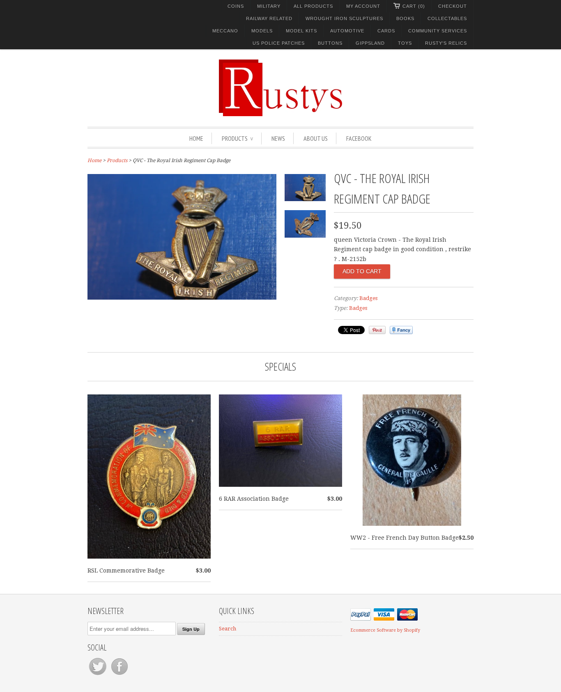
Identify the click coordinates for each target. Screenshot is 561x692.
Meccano (225, 30)
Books (405, 18)
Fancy (401, 330)
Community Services (437, 30)
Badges (368, 298)
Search (227, 629)
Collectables (447, 18)
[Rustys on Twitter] (98, 675)
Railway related (269, 18)
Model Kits (301, 30)
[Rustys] (280, 89)
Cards (386, 30)
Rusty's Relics (446, 43)
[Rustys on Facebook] (119, 675)
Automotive (347, 30)
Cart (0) (413, 6)
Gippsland (370, 43)
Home (196, 138)
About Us (315, 138)
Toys (405, 43)
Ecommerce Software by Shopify (385, 630)
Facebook (359, 138)
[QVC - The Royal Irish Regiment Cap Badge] (181, 297)
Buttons (330, 43)
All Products (313, 6)
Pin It (377, 330)
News (278, 138)
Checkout (452, 6)
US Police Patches (279, 43)
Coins (236, 6)
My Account (363, 6)
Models (262, 30)
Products (237, 138)
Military (268, 6)
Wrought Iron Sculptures (344, 18)
